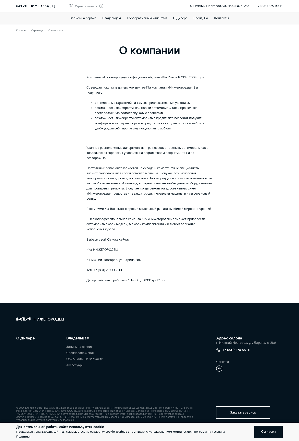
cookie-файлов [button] (116, 431)
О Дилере (180, 18)
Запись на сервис (83, 18)
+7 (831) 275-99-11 (269, 6)
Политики (23, 436)
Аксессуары (75, 365)
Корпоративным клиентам (147, 18)
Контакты (221, 18)
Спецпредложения (80, 353)
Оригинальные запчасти (84, 359)
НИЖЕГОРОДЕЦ (42, 6)
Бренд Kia (200, 18)
